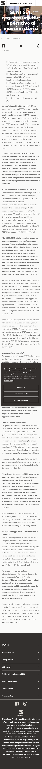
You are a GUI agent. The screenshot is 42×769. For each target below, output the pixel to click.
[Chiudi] (37, 365)
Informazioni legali (9, 681)
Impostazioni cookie (21, 400)
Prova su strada (8, 652)
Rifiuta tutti (21, 387)
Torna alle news (13, 38)
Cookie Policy (7, 689)
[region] (21, 384)
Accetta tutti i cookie (21, 393)
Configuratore (7, 660)
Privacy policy (7, 696)
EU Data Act (6, 667)
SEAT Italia (6, 645)
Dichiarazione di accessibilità (13, 674)
